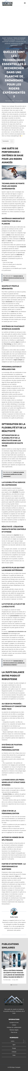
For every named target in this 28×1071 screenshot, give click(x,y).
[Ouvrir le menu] (24, 3)
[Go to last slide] (4, 967)
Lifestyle (14, 1052)
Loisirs (12, 1041)
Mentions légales (14, 1030)
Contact (14, 1025)
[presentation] (14, 959)
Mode (14, 1055)
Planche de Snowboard (14, 48)
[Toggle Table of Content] (11, 141)
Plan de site (14, 1032)
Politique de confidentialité (14, 1027)
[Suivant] (24, 967)
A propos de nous (14, 1022)
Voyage (14, 1048)
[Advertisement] (14, 21)
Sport (14, 1044)
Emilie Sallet (11, 101)
